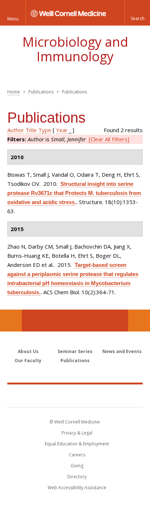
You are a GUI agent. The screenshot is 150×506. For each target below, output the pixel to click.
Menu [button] (13, 19)
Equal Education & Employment (77, 444)
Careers (77, 455)
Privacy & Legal (77, 433)
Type (44, 130)
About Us (28, 351)
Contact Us (139, 320)
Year (62, 130)
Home (13, 92)
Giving (77, 466)
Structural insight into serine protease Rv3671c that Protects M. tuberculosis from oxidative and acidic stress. (74, 193)
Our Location (11, 320)
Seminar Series (75, 351)
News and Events (122, 351)
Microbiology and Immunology (75, 49)
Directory (77, 477)
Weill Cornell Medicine (75, 395)
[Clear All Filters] (109, 139)
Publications (75, 360)
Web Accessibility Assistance (77, 487)
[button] (137, 13)
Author (15, 130)
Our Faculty (28, 360)
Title (31, 130)
